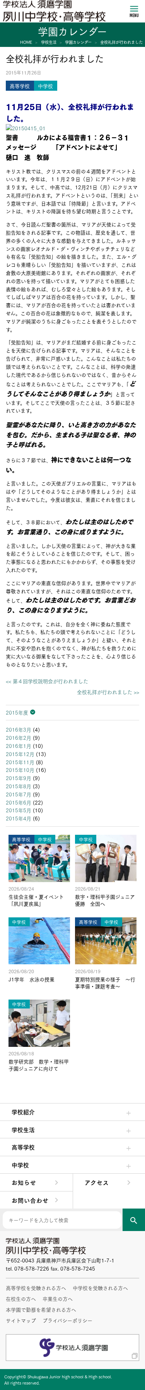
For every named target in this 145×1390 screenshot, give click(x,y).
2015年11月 (20, 762)
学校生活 (23, 1129)
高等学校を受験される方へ (36, 1288)
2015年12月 (20, 754)
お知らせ (24, 1182)
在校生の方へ (21, 1298)
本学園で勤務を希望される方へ (41, 1309)
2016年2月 (18, 737)
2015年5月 (18, 810)
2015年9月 (18, 778)
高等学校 (23, 1147)
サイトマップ (21, 1320)
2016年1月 (18, 745)
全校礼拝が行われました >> (108, 692)
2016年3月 (18, 729)
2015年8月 (18, 786)
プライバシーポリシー (67, 1320)
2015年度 (17, 712)
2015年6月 (18, 802)
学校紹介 (23, 1111)
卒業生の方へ (58, 1298)
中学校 (20, 1164)
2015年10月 (20, 770)
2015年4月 (18, 818)
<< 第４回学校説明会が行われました (47, 681)
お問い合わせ (30, 1200)
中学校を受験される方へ (100, 1288)
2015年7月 (18, 794)
